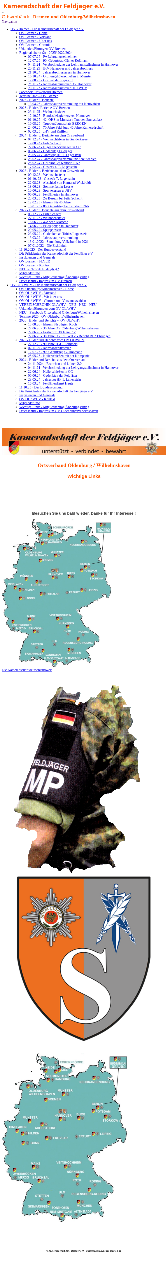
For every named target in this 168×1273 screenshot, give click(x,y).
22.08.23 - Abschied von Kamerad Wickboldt (59, 182)
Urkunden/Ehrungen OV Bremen (42, 49)
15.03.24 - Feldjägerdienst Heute (50, 383)
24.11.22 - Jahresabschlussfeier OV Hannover (59, 84)
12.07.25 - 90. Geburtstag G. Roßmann (55, 352)
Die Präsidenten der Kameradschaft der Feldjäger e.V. (56, 253)
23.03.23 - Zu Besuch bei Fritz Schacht (55, 198)
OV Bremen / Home (33, 33)
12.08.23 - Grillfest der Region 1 (50, 80)
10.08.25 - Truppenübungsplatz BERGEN (57, 123)
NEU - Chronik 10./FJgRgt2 (39, 269)
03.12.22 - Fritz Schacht (44, 214)
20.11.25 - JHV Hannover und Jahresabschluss (60, 68)
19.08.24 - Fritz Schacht (44, 143)
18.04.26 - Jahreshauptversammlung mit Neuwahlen (64, 104)
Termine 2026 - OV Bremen (38, 96)
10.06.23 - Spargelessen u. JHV (50, 190)
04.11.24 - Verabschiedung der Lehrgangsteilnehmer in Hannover (73, 64)
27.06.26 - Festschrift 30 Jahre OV (52, 332)
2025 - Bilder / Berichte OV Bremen (44, 108)
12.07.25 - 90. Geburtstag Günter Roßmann (58, 60)
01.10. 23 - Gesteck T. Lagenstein (51, 178)
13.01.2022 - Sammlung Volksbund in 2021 (58, 241)
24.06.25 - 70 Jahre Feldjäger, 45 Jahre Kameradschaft (65, 127)
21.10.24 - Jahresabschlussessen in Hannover (59, 72)
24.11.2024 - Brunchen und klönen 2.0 (55, 363)
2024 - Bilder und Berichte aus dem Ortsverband (52, 360)
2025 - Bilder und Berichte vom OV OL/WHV (51, 340)
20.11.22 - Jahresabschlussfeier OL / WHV (57, 88)
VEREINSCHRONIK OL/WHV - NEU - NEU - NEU (58, 304)
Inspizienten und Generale (37, 257)
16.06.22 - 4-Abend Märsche (48, 222)
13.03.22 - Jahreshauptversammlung (53, 238)
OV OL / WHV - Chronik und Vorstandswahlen (52, 301)
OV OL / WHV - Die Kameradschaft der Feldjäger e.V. (48, 285)
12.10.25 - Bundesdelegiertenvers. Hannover (59, 115)
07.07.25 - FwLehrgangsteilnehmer (52, 56)
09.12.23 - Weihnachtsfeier (46, 175)
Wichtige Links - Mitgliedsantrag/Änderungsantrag (54, 277)
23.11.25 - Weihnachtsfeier (46, 112)
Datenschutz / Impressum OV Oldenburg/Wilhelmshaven (58, 411)
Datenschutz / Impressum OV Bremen (45, 281)
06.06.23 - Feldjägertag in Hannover (53, 194)
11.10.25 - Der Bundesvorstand (41, 387)
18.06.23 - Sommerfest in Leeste (50, 186)
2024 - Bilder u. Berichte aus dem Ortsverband (51, 135)
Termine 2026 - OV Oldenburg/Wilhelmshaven (51, 316)
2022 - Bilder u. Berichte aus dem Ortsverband (51, 210)
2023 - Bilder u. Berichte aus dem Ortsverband (51, 171)
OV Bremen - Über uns (35, 41)
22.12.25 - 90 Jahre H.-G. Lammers (52, 344)
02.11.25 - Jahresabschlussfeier (49, 348)
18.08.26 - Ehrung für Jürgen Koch (52, 324)
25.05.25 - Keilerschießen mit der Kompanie (58, 356)
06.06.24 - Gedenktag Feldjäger (50, 151)
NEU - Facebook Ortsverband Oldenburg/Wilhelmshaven (59, 312)
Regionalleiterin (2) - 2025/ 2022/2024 (45, 52)
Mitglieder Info (29, 273)
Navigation (9, 21)
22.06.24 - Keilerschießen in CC (50, 371)
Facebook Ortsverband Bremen (41, 92)
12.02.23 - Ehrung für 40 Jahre (49, 202)
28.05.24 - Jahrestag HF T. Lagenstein (54, 155)
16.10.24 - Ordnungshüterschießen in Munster (60, 76)
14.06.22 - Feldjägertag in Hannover (53, 226)
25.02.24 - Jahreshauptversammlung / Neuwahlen (62, 159)
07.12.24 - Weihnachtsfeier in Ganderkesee (58, 139)
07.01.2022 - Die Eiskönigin (47, 245)
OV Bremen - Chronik (35, 45)
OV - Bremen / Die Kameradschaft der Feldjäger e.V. (47, 29)
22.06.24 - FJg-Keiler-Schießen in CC (54, 147)
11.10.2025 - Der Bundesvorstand (42, 249)
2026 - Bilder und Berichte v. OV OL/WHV (50, 320)
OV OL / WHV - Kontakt (37, 399)
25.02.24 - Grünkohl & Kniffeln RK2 (54, 163)
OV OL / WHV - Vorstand (37, 293)
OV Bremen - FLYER (34, 261)
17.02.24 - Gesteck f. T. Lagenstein (52, 167)
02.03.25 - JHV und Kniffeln (48, 131)
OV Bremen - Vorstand (35, 37)
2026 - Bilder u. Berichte (36, 100)
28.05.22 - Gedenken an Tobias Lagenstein (58, 234)
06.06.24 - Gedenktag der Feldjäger (52, 375)
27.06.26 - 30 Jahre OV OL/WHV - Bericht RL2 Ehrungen (69, 336)
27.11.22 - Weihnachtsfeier (46, 218)
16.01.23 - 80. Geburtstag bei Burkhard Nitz (58, 206)
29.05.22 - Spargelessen (44, 230)
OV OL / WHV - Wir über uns (40, 297)
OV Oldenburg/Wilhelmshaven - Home (46, 289)
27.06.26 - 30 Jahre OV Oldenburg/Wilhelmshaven (63, 328)
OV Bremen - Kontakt (34, 265)
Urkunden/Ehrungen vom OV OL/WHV (47, 308)
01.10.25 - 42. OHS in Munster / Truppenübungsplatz (65, 119)
